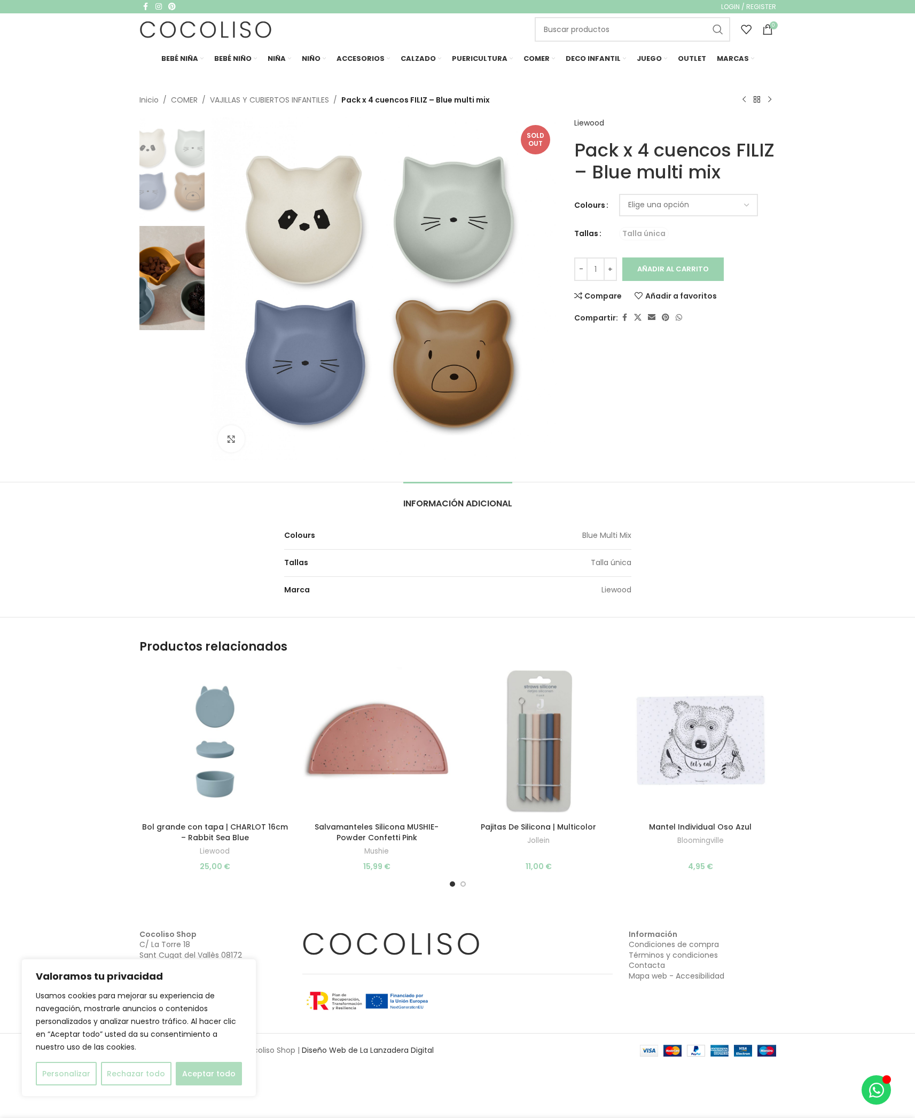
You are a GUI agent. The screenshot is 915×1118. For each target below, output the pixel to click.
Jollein (538, 840)
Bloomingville (700, 840)
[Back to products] (756, 99)
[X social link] (638, 317)
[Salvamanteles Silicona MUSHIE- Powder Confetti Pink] (376, 741)
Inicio (149, 100)
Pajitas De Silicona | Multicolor (538, 827)
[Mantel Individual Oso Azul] (700, 741)
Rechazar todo (136, 1073)
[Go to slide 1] (452, 884)
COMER (184, 100)
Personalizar (66, 1073)
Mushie (376, 851)
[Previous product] (744, 99)
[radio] (644, 233)
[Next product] (769, 99)
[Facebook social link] (624, 317)
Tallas (586, 233)
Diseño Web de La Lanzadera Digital (368, 1050)
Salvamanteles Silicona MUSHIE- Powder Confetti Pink (377, 832)
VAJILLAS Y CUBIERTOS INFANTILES (269, 100)
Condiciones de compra (674, 944)
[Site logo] (206, 29)
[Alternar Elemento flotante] (876, 1090)
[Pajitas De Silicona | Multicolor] (538, 741)
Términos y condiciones (673, 955)
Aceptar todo (209, 1073)
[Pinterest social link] (665, 317)
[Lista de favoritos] (746, 29)
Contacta (647, 965)
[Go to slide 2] (463, 884)
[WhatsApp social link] (678, 317)
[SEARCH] (718, 29)
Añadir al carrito (673, 269)
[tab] (457, 498)
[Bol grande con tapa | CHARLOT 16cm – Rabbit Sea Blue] (215, 741)
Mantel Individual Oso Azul (700, 827)
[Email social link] (652, 317)
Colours (589, 205)
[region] (138, 1028)
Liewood (589, 123)
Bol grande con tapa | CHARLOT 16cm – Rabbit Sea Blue (215, 832)
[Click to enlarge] (231, 438)
